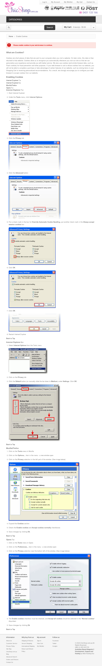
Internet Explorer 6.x (13, 83)
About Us (9, 640)
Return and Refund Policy (27, 650)
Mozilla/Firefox (11, 85)
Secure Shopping (27, 643)
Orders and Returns (12, 659)
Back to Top (10, 338)
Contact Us (91, 2)
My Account (55, 2)
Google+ (55, 646)
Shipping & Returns (27, 640)
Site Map (8, 649)
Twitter (54, 643)
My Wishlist (68, 2)
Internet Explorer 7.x (13, 80)
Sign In (39, 640)
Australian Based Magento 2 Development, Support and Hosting (84, 651)
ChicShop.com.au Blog (11, 653)
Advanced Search (11, 657)
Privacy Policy (10, 646)
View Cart (40, 643)
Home (11, 36)
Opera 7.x (9, 88)
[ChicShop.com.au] (21, 7)
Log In (44, 2)
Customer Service (11, 643)
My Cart (79, 2)
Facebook (55, 640)
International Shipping (28, 646)
